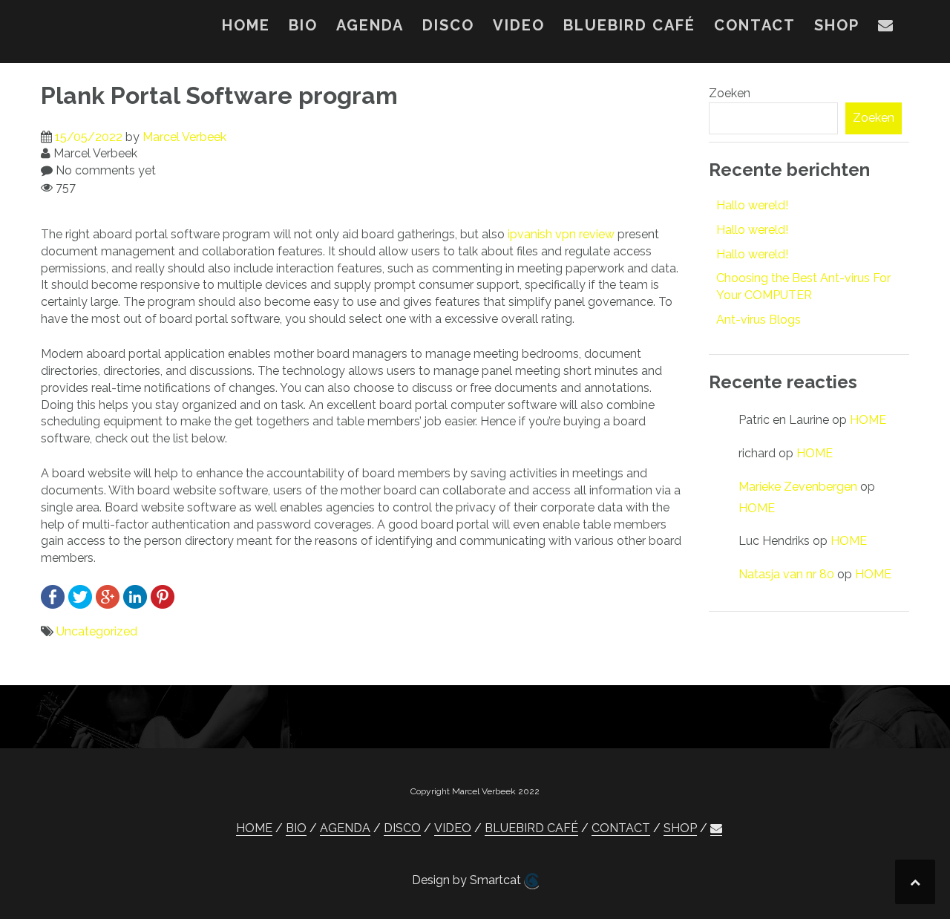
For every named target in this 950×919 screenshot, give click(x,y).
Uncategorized (96, 631)
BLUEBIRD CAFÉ (629, 25)
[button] (886, 28)
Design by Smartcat (468, 880)
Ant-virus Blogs (758, 320)
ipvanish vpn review (561, 234)
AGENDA (370, 25)
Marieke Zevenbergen (797, 487)
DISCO (448, 25)
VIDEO (519, 25)
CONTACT (755, 25)
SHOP (836, 25)
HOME (246, 25)
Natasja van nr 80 (786, 574)
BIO (303, 25)
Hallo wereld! (752, 205)
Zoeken (729, 93)
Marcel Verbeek (184, 137)
